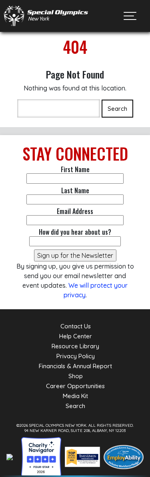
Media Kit (75, 396)
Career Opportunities (75, 386)
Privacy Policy (75, 356)
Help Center (75, 336)
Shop (75, 376)
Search (75, 406)
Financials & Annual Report (75, 366)
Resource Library (75, 346)
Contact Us (75, 326)
